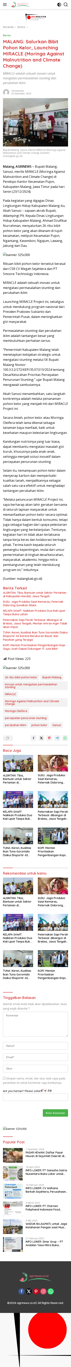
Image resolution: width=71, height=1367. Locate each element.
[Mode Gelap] (59, 4)
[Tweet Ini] (41, 738)
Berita (7, 35)
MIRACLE (10, 694)
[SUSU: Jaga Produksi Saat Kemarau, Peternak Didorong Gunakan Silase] (53, 763)
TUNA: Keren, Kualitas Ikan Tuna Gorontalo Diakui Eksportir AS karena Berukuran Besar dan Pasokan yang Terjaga (35, 636)
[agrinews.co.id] (20, 4)
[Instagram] (43, 1291)
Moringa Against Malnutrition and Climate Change (32, 702)
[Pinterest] (36, 1291)
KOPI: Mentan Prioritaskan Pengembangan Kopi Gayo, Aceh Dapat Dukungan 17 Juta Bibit (34, 646)
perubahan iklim (15, 725)
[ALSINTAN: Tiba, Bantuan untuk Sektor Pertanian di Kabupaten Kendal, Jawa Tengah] (18, 763)
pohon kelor (39, 725)
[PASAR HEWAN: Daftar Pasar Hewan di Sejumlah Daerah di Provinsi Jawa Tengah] (13, 1155)
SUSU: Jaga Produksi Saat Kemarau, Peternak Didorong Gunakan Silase (33, 603)
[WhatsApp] (51, 1291)
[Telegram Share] (57, 738)
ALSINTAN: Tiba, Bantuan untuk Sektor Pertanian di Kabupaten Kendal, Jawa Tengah (34, 594)
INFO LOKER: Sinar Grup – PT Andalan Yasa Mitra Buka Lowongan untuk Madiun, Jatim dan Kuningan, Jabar (46, 1243)
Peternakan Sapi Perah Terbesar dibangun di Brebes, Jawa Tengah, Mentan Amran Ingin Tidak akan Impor (35, 623)
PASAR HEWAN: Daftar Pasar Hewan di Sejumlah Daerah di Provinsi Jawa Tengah (45, 1154)
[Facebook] (21, 1291)
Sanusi (56, 725)
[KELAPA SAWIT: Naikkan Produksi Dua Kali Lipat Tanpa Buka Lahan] (18, 799)
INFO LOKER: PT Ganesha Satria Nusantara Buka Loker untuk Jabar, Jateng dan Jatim (46, 1172)
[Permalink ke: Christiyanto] (6, 92)
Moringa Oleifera (16, 711)
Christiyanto (17, 90)
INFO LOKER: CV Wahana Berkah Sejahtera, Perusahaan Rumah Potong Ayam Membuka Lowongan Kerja (46, 1189)
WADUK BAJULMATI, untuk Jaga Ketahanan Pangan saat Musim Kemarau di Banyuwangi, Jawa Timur (46, 1225)
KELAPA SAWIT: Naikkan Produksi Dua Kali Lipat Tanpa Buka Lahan (34, 612)
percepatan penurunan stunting (26, 718)
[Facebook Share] (33, 738)
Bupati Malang (51, 677)
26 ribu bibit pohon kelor (21, 677)
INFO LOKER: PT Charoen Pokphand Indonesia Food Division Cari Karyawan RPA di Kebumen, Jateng (45, 1207)
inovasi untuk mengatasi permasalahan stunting (31, 686)
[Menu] (5, 4)
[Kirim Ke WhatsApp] (65, 738)
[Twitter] (29, 1291)
